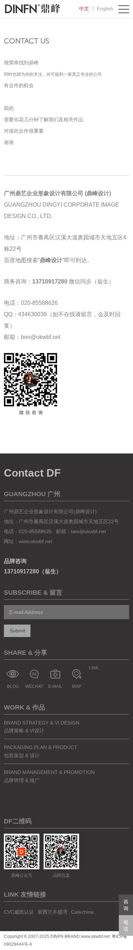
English (105, 8)
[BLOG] (13, 674)
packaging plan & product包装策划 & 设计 (40, 751)
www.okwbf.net (35, 541)
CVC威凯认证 (19, 912)
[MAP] (76, 674)
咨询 (125, 905)
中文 (84, 8)
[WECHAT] (34, 674)
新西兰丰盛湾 (52, 912)
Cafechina (82, 912)
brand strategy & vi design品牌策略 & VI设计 (41, 726)
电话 (125, 925)
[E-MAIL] (55, 674)
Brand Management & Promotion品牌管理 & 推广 (49, 776)
